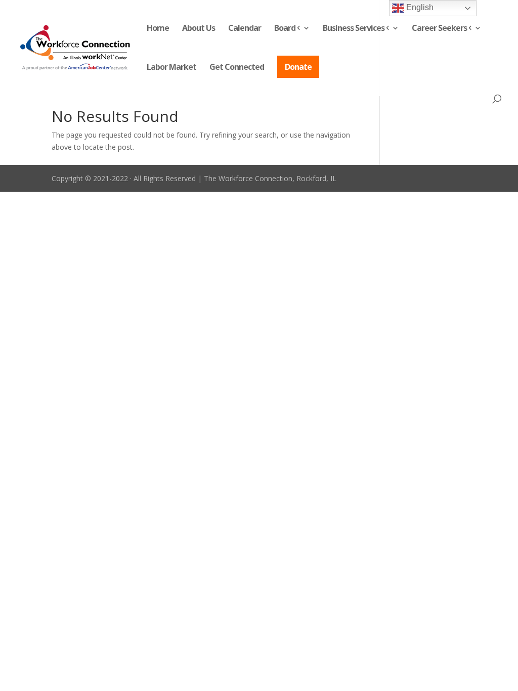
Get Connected (236, 67)
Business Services (353, 28)
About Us (198, 28)
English (419, 7)
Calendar (244, 28)
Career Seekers (439, 28)
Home (158, 28)
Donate (298, 66)
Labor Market (171, 67)
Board (284, 28)
